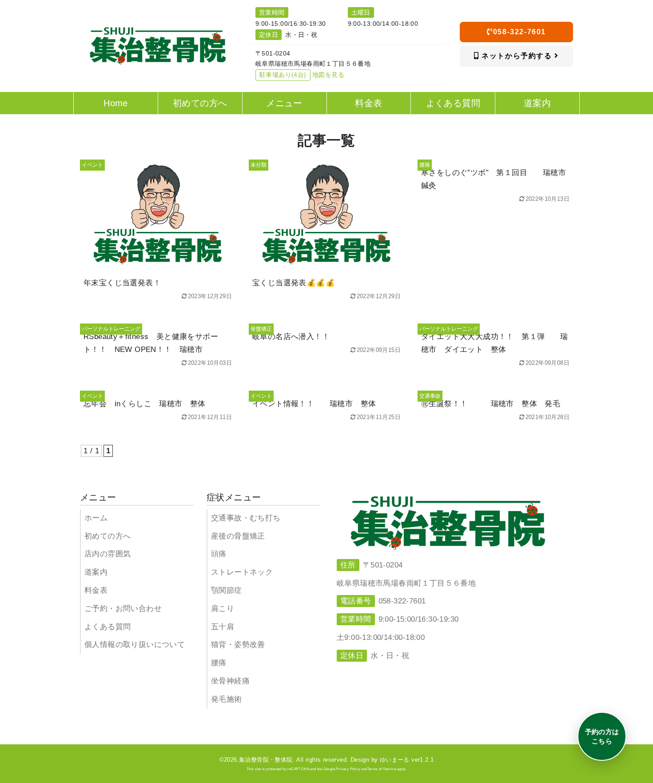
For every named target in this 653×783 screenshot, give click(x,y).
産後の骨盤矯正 (238, 536)
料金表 (96, 590)
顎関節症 (226, 590)
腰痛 (219, 663)
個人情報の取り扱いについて (134, 644)
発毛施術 (226, 699)
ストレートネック (242, 572)
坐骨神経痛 (230, 681)
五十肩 (222, 627)
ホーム (96, 518)
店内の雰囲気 (107, 554)
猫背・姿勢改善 (238, 644)
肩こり (222, 608)
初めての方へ (107, 536)
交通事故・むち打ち (246, 518)
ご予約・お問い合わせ (123, 608)
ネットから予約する (517, 56)
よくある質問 (107, 627)
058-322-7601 (519, 32)
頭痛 (219, 554)
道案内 (96, 572)
